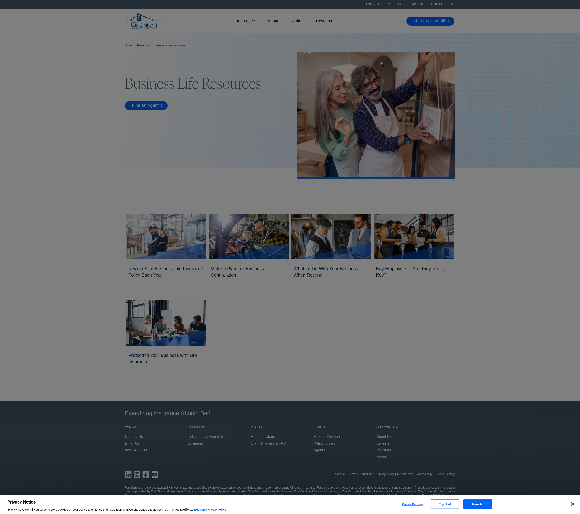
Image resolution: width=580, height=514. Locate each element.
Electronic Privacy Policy (210, 509)
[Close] (573, 504)
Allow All (477, 504)
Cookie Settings (412, 504)
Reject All (445, 504)
